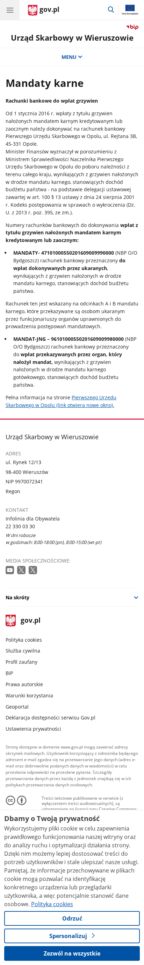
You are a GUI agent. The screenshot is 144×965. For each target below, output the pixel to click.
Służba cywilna (23, 650)
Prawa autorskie (24, 684)
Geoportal (17, 706)
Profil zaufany (21, 662)
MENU (69, 57)
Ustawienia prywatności (33, 728)
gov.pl (30, 621)
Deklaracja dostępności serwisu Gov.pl (50, 717)
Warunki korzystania (29, 695)
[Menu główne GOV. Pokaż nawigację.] (10, 10)
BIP (9, 673)
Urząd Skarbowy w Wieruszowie (72, 38)
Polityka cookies (24, 639)
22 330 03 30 (20, 526)
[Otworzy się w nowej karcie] (10, 570)
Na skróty (17, 597)
